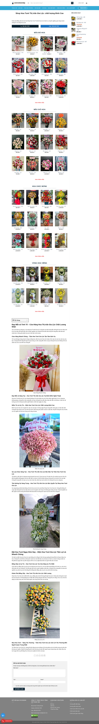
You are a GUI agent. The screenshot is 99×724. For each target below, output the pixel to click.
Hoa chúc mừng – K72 (18, 249)
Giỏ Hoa (44, 8)
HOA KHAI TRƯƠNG (28, 8)
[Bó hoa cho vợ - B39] (18, 65)
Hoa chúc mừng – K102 (18, 206)
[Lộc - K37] (47, 219)
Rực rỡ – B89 (47, 52)
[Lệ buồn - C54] (47, 295)
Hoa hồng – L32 (18, 172)
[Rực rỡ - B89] (47, 43)
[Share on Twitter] (37, 655)
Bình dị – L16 (61, 172)
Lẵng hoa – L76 (61, 151)
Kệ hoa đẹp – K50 (18, 227)
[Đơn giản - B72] (32, 86)
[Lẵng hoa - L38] (18, 142)
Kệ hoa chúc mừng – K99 (46, 249)
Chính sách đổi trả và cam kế (77, 708)
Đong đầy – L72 (46, 129)
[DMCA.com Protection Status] (34, 716)
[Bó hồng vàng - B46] (61, 65)
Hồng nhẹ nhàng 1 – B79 (18, 52)
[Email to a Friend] (40, 655)
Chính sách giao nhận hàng (76, 713)
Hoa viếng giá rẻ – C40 (32, 283)
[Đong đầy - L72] (47, 120)
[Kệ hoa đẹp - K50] (18, 219)
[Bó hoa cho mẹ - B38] (47, 86)
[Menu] (28, 3)
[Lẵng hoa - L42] (61, 120)
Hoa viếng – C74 (46, 283)
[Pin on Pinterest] (42, 655)
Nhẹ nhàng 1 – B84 (61, 52)
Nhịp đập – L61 (18, 129)
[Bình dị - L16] (61, 163)
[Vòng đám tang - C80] (18, 274)
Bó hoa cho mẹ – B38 (46, 95)
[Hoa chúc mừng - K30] (32, 240)
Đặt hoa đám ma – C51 (32, 304)
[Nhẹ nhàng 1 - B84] (61, 43)
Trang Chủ (14, 8)
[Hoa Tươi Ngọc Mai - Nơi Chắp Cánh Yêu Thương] (19, 3)
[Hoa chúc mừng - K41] (32, 197)
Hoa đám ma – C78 (61, 304)
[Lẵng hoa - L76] (61, 142)
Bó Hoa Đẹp (37, 8)
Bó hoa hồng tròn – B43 (47, 74)
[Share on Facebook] (35, 655)
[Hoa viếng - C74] (47, 274)
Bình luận (16, 667)
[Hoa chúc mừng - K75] (61, 197)
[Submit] (72, 3)
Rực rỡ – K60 (61, 227)
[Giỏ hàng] (86, 3)
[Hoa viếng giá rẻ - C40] (32, 274)
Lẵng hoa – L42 (61, 129)
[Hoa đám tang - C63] (18, 295)
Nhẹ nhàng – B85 (32, 74)
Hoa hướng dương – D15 (32, 52)
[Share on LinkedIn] (44, 655)
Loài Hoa (20, 8)
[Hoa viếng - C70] (61, 274)
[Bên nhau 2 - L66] (47, 142)
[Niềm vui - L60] (32, 142)
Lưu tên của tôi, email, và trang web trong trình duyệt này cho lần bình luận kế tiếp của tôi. (37, 685)
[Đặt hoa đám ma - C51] (32, 295)
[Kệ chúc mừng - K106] (61, 240)
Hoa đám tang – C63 (18, 304)
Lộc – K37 (47, 227)
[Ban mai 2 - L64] (32, 120)
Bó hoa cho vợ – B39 (17, 74)
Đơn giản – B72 (32, 95)
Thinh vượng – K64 (32, 227)
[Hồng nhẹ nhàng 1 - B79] (18, 43)
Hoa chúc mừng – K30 (32, 249)
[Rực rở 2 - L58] (32, 163)
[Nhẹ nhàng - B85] (32, 65)
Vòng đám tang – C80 (18, 283)
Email (42, 679)
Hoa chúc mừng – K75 (61, 206)
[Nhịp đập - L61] (18, 120)
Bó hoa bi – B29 (18, 95)
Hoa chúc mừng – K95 (47, 206)
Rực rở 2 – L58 (32, 172)
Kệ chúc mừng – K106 (61, 249)
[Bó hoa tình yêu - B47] (61, 86)
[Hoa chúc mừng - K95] (47, 197)
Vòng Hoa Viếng (61, 8)
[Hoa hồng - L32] (18, 163)
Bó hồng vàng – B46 (61, 74)
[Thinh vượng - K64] (32, 219)
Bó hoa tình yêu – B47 (61, 95)
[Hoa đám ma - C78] (61, 295)
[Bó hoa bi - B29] (18, 86)
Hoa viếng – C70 (61, 283)
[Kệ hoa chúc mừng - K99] (47, 240)
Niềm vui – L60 (32, 151)
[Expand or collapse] (27, 320)
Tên (14, 679)
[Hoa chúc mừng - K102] (18, 197)
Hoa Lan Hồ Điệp (71, 8)
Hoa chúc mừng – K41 (32, 206)
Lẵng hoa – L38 (18, 151)
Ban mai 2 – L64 (32, 129)
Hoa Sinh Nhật (51, 8)
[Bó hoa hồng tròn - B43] (47, 65)
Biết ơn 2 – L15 (47, 172)
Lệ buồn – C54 (47, 304)
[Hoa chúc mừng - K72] (18, 240)
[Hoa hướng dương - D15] (32, 43)
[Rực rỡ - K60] (61, 219)
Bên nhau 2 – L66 (47, 151)
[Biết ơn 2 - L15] (47, 163)
